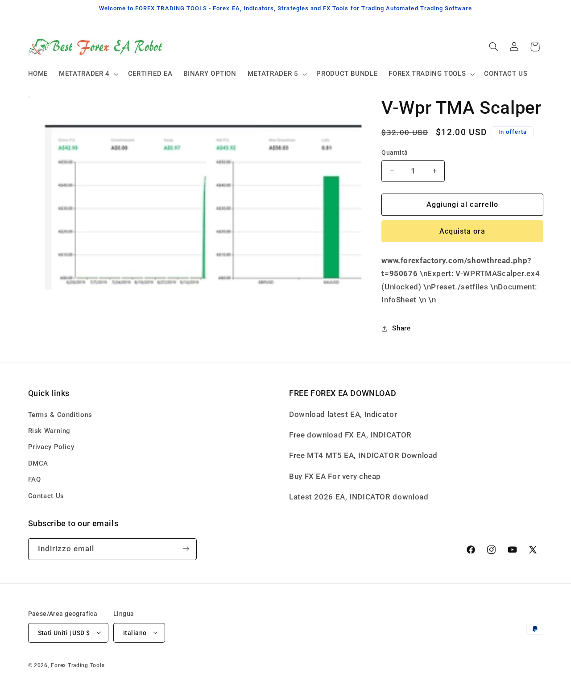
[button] (88, 74)
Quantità (394, 152)
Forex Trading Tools (77, 665)
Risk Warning (49, 430)
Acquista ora (462, 231)
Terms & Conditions (60, 414)
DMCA (38, 463)
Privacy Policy (51, 447)
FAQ (34, 479)
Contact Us (46, 495)
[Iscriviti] (185, 549)
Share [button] (401, 328)
